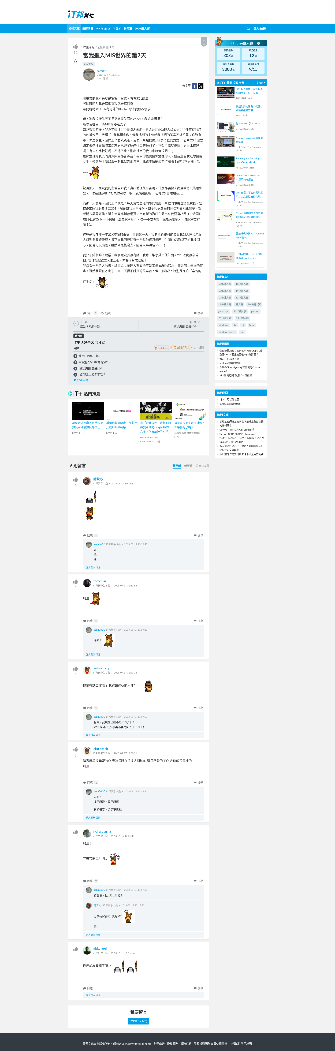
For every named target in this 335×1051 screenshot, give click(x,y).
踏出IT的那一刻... (89, 355)
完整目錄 (82, 380)
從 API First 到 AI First (248, 123)
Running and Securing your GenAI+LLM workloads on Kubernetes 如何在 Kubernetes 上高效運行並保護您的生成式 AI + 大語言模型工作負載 (250, 160)
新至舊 (188, 465)
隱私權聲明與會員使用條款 (210, 1043)
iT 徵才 (117, 28)
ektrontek (100, 749)
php (235, 325)
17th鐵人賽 (224, 297)
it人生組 (88, 63)
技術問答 (87, 28)
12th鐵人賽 (242, 297)
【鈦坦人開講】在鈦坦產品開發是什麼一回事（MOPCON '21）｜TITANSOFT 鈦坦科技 (249, 91)
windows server (227, 331)
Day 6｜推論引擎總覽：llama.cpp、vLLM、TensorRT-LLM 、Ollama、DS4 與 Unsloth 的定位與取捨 (242, 437)
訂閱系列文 (183, 347)
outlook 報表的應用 (230, 362)
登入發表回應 (93, 567)
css (242, 331)
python (255, 311)
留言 (91, 313)
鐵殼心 (98, 479)
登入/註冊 (260, 28)
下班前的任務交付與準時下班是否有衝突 (241, 454)
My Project (103, 28)
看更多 (259, 82)
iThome (146, 1043)
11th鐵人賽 (224, 304)
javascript (223, 311)
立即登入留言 (138, 1021)
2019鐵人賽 (254, 304)
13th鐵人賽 (224, 290)
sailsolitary (101, 668)
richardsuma (102, 831)
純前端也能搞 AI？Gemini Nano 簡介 (250, 235)
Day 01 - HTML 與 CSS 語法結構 (236, 429)
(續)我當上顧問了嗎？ (92, 374)
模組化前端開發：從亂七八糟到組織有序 (249, 108)
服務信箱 (186, 1043)
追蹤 (108, 313)
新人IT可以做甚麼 (229, 358)
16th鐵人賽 (242, 283)
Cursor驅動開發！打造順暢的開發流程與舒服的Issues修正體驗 (249, 215)
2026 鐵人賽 (142, 28)
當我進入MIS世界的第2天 (94, 362)
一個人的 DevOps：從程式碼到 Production (249, 255)
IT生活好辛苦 (91, 47)
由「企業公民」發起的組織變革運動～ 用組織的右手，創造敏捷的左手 (155, 427)
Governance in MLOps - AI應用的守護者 (249, 177)
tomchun (99, 581)
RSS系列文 (164, 347)
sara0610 (102, 70)
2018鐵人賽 (240, 311)
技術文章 (74, 28)
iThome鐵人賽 (242, 43)
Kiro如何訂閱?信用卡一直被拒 (235, 375)
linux (251, 325)
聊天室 (128, 28)
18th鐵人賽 (242, 318)
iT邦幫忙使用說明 (241, 1043)
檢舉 (200, 313)
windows (223, 325)
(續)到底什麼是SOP (91, 368)
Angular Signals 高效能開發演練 (249, 139)
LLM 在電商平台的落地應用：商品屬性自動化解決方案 (249, 195)
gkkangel (100, 948)
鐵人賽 (239, 304)
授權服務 (172, 1043)
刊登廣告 (159, 1043)
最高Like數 (202, 465)
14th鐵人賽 (242, 290)
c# (243, 325)
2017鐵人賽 (224, 318)
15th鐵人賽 (224, 283)
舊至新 (177, 465)
